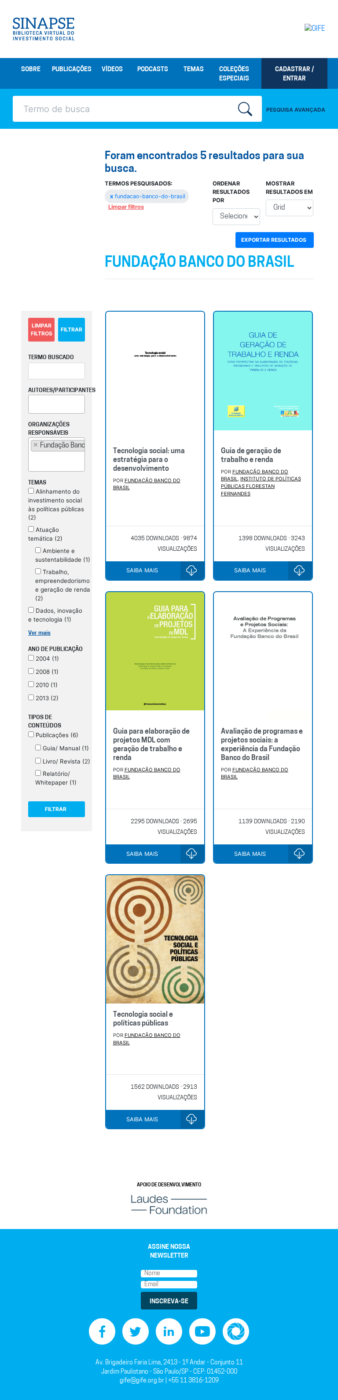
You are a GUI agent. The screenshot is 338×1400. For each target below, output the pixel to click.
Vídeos (112, 69)
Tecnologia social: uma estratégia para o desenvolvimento (149, 460)
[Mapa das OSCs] (236, 1332)
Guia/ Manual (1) (65, 748)
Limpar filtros (126, 207)
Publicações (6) (56, 734)
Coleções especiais (234, 74)
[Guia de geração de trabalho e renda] (263, 376)
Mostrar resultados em (289, 187)
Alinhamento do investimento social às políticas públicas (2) (56, 504)
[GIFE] (307, 29)
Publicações (72, 69)
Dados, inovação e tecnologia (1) (55, 615)
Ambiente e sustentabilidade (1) (62, 555)
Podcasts (152, 69)
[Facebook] (102, 1332)
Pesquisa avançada (295, 109)
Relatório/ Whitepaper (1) (56, 778)
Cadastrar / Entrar (294, 74)
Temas (194, 69)
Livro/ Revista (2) (65, 761)
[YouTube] (202, 1332)
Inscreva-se (169, 1302)
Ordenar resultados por (231, 192)
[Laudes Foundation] (169, 1204)
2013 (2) (46, 698)
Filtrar (71, 329)
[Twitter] (135, 1332)
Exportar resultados (273, 239)
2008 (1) (46, 671)
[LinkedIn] (169, 1332)
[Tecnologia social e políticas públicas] (155, 939)
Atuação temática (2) (45, 534)
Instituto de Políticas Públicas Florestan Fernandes (261, 486)
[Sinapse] (43, 29)
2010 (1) (46, 684)
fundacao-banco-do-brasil (147, 196)
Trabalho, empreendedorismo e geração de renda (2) (62, 585)
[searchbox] (33, 402)
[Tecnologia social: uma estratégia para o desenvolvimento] (155, 376)
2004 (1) (46, 658)
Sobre (30, 69)
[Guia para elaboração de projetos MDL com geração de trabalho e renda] (155, 656)
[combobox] (56, 404)
